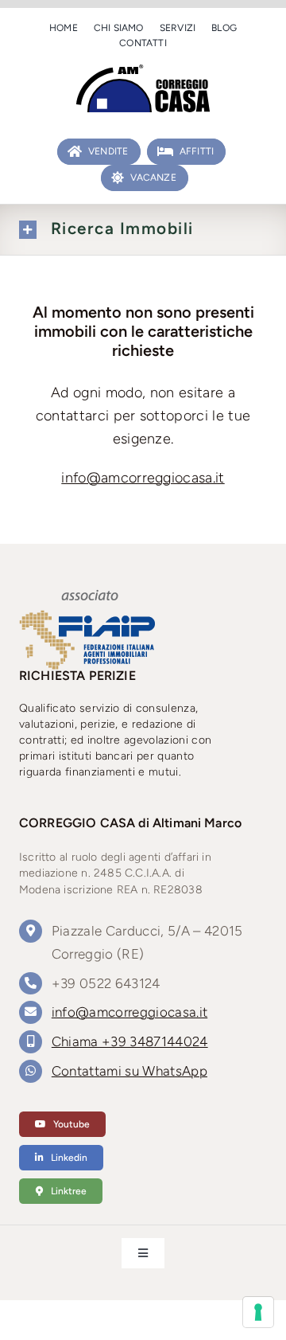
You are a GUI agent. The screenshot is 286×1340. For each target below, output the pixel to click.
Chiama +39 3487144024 (130, 1041)
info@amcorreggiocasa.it (142, 477)
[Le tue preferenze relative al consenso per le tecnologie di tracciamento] (258, 1312)
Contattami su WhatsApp (129, 1071)
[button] (143, 230)
